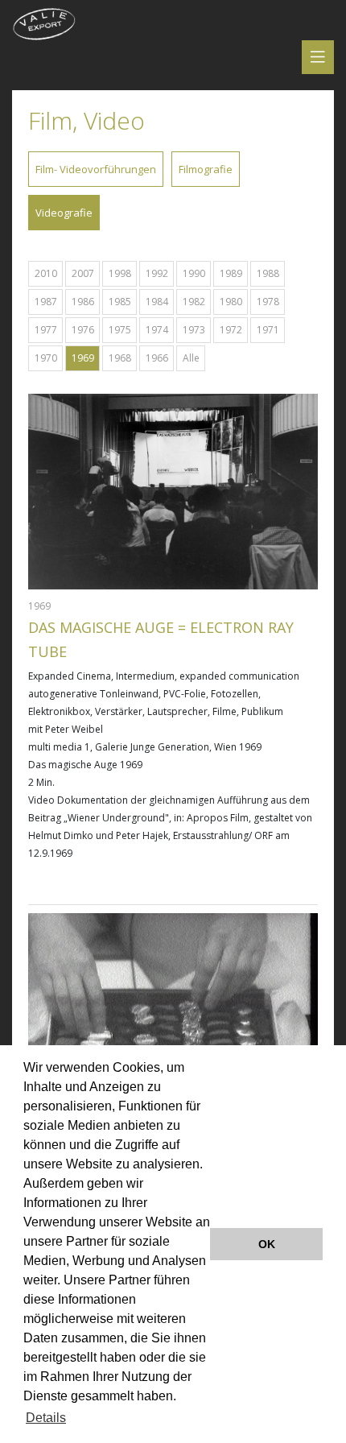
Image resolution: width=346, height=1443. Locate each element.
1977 (46, 330)
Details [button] (46, 1417)
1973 (194, 330)
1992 (157, 273)
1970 (46, 358)
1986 (83, 301)
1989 (231, 273)
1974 (157, 330)
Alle (191, 358)
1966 (157, 358)
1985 (120, 301)
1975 (120, 330)
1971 (268, 330)
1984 (157, 301)
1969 (83, 358)
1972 (231, 330)
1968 (120, 358)
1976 (83, 330)
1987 (46, 301)
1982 (194, 301)
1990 (194, 273)
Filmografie (206, 169)
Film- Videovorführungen (95, 169)
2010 (46, 273)
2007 (83, 273)
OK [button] (266, 1244)
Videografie (64, 212)
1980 (231, 301)
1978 (268, 301)
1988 (268, 273)
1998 (120, 273)
